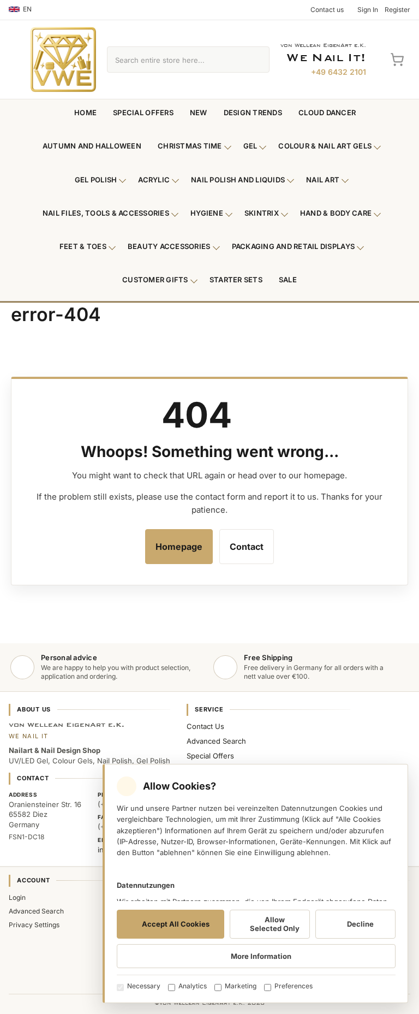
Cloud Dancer (327, 112)
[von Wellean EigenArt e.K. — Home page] (63, 59)
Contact (247, 546)
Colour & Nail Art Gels (325, 145)
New (198, 112)
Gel (250, 145)
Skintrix (261, 213)
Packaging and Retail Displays (293, 246)
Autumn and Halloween (92, 145)
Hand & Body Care (336, 213)
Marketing (240, 986)
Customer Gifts (155, 279)
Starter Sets (236, 279)
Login (17, 897)
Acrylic (154, 179)
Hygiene (206, 213)
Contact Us (205, 726)
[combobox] (175, 59)
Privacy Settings (34, 925)
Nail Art (322, 179)
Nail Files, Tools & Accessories (106, 213)
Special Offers (143, 112)
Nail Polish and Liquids (238, 179)
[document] (255, 883)
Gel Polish (96, 179)
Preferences (293, 986)
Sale (288, 279)
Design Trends (253, 112)
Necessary (143, 986)
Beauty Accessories (169, 246)
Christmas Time (190, 145)
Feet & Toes (82, 246)
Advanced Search (216, 741)
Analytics (192, 986)
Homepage (178, 546)
